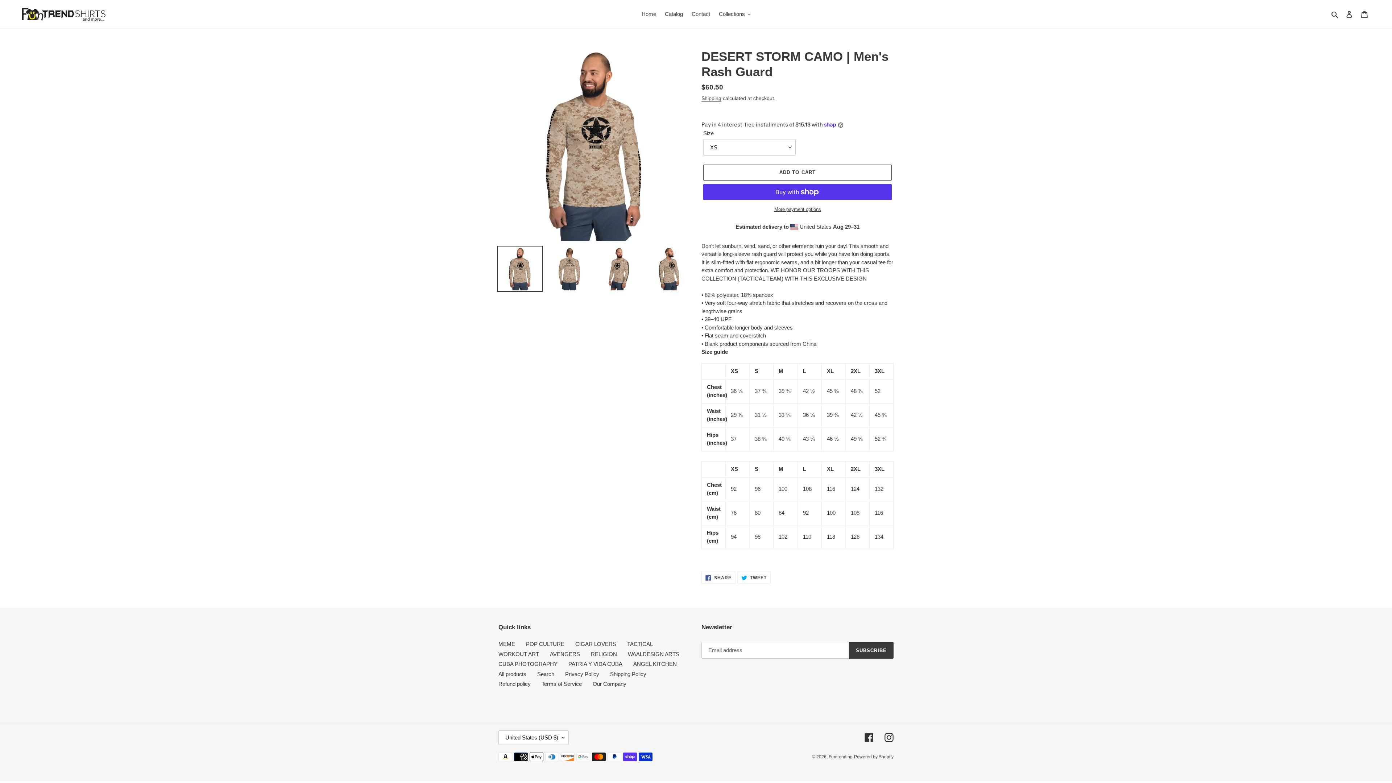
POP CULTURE (545, 644)
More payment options (797, 209)
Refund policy (514, 684)
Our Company (609, 684)
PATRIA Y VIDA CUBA (595, 664)
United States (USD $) (531, 737)
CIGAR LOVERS (595, 644)
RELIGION (604, 654)
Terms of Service (562, 684)
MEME (506, 644)
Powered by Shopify (874, 756)
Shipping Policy (628, 674)
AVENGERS (565, 654)
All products (512, 674)
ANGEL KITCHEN (655, 664)
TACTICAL (640, 644)
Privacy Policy (582, 674)
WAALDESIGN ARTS (653, 654)
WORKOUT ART (518, 654)
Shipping (711, 98)
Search (545, 674)
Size (708, 133)
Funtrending (841, 756)
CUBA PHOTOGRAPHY (528, 664)
